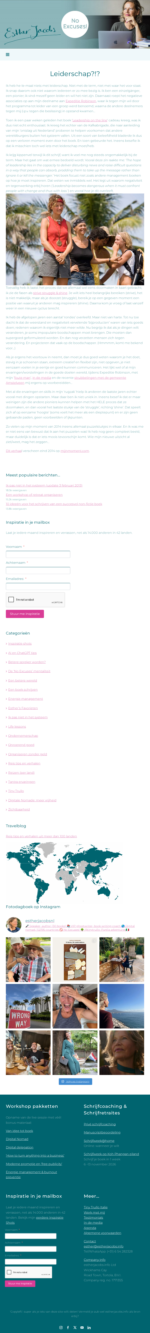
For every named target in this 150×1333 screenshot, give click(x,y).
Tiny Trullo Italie (96, 1207)
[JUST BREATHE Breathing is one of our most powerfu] (121, 1006)
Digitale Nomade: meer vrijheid (32, 800)
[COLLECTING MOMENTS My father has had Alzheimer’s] (28, 959)
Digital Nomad (17, 1139)
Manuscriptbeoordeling (102, 1132)
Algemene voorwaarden (102, 1233)
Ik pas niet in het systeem (28, 717)
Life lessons (17, 726)
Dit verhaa (13, 451)
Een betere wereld (22, 680)
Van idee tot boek (19, 1131)
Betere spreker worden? (27, 662)
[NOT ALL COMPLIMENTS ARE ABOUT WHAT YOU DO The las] (121, 1052)
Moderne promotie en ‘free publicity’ (34, 1164)
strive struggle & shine (50, 293)
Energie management (25, 699)
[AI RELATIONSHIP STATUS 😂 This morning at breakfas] (28, 1052)
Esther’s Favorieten (23, 708)
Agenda (90, 1228)
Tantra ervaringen (21, 782)
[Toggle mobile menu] (8, 55)
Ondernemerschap (23, 736)
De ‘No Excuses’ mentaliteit (29, 671)
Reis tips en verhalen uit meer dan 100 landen (41, 836)
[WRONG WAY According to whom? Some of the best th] (28, 1006)
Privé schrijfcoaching (100, 1124)
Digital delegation (19, 1147)
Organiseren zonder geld (27, 754)
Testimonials (93, 1217)
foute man (22, 378)
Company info (94, 1260)
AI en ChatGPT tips (22, 653)
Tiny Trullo (16, 791)
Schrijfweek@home (99, 1141)
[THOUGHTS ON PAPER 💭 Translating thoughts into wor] (121, 959)
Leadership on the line (89, 120)
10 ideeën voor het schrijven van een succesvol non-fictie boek (54, 504)
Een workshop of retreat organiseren (34, 495)
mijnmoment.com (75, 451)
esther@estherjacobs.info (103, 1246)
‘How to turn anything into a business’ (35, 1155)
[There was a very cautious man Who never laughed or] (75, 1006)
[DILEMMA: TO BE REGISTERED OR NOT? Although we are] (75, 1052)
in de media (41, 378)
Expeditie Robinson (81, 101)
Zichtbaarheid (19, 809)
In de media (93, 1222)
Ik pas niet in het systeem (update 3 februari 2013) (44, 485)
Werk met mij (94, 1212)
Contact (90, 1241)
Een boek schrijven (23, 689)
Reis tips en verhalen (24, 763)
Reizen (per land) (21, 773)
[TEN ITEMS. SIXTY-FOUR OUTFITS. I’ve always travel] (75, 959)
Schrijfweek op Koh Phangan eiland (111, 1154)
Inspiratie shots (20, 643)
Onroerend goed (21, 745)
